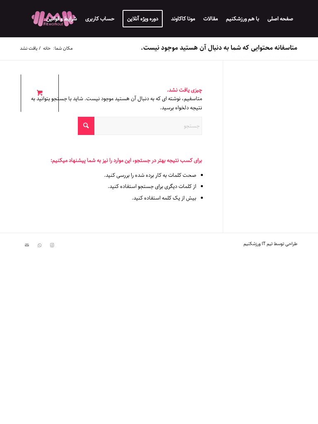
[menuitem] (280, 18)
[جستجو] (214, 56)
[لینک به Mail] (27, 245)
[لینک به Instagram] (52, 245)
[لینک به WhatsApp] (39, 245)
